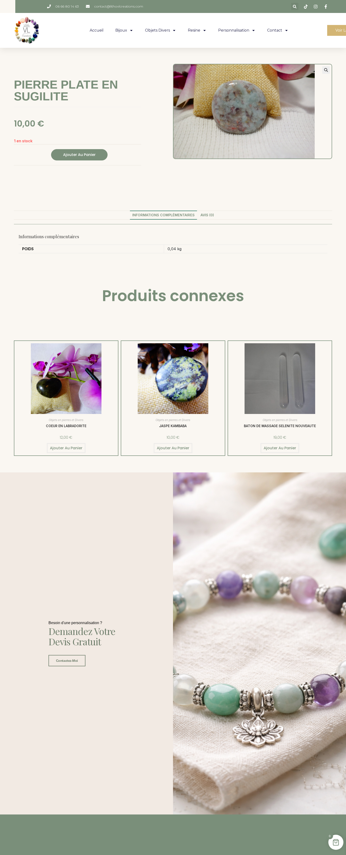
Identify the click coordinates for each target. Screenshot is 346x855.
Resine (194, 30)
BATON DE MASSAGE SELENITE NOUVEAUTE (280, 426)
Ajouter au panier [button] (66, 448)
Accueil (97, 30)
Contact (274, 30)
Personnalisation (233, 30)
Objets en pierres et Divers (66, 420)
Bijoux (121, 30)
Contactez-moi (67, 661)
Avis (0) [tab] (207, 215)
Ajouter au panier (79, 154)
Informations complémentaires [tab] (163, 215)
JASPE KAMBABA (173, 426)
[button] (294, 6)
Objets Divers (157, 30)
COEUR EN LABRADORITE (66, 426)
